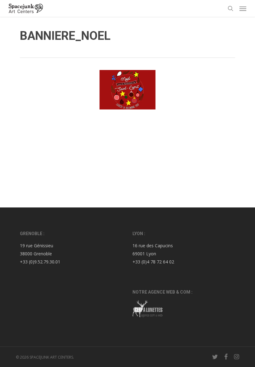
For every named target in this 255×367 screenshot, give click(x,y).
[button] (242, 8)
